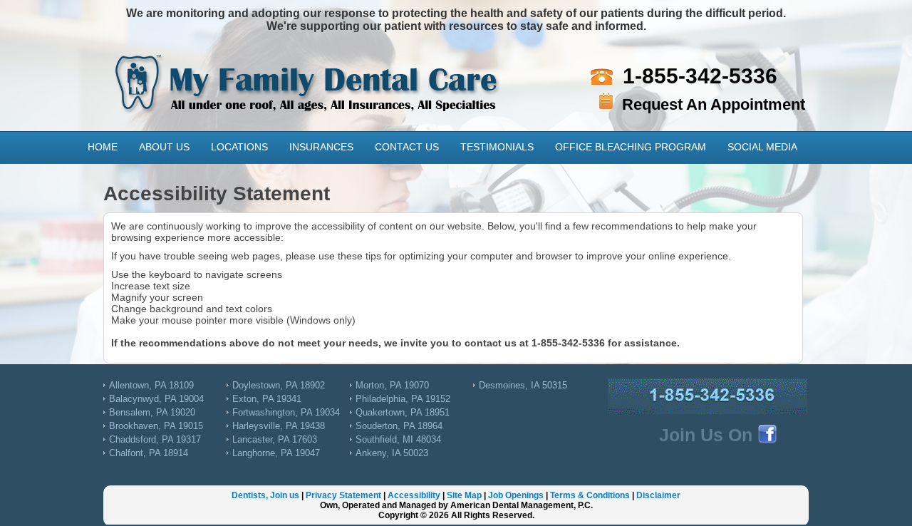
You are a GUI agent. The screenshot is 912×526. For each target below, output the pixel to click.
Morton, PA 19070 (392, 385)
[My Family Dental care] (307, 70)
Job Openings (516, 495)
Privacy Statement (343, 495)
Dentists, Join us (265, 495)
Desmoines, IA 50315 (523, 385)
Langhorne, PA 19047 (276, 453)
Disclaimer (658, 495)
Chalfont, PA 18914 (148, 453)
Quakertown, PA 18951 (403, 412)
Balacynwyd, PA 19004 (156, 398)
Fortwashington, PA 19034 (286, 412)
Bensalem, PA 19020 (152, 412)
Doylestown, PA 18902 (278, 385)
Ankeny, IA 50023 (392, 453)
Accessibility (414, 495)
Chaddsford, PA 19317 (155, 439)
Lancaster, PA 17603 (274, 439)
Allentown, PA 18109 (151, 385)
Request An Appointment (713, 104)
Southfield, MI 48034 (398, 439)
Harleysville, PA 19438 (278, 426)
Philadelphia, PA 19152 (403, 398)
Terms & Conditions (590, 495)
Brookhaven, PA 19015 (156, 426)
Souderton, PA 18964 (399, 426)
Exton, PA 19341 (266, 398)
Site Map (464, 495)
